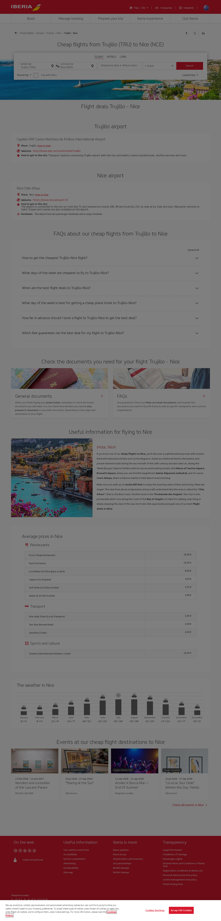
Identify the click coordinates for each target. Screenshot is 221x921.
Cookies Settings (155, 910)
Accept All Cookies (181, 910)
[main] (110, 910)
